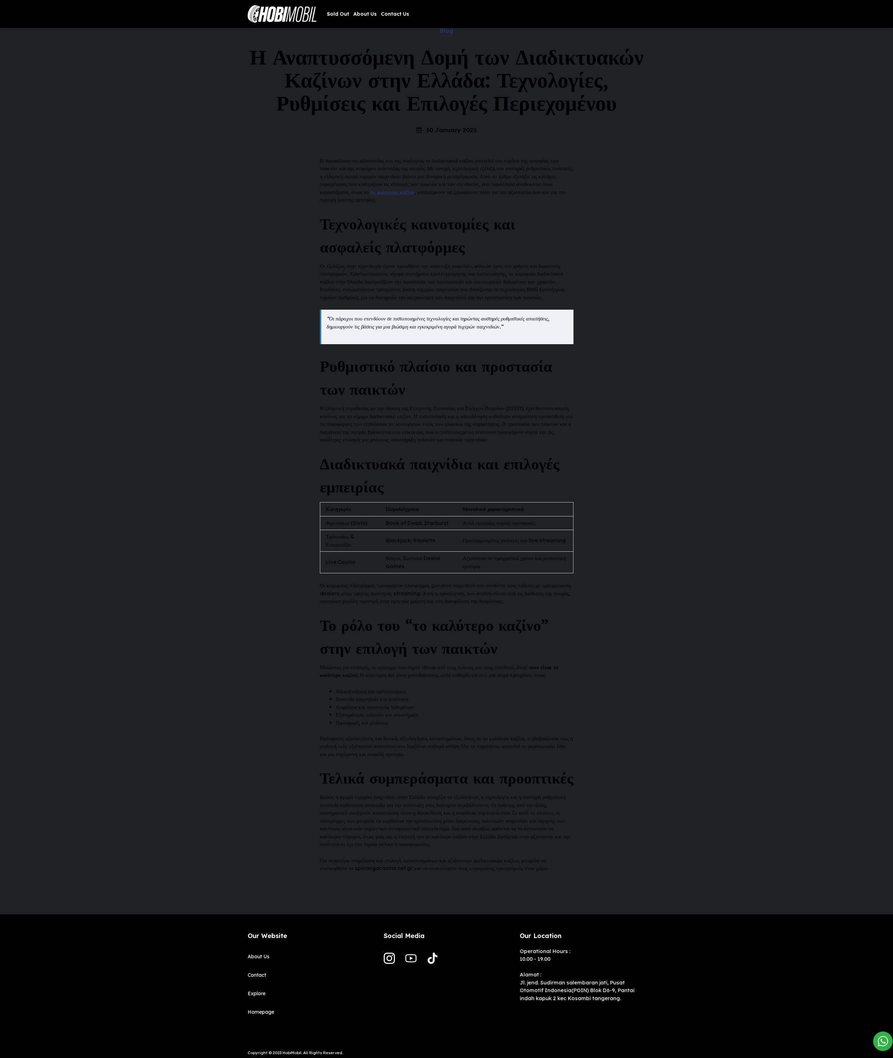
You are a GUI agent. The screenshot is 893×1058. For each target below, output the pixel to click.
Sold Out (338, 14)
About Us (365, 14)
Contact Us (395, 14)
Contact (257, 975)
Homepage (261, 1012)
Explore (256, 993)
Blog (446, 30)
